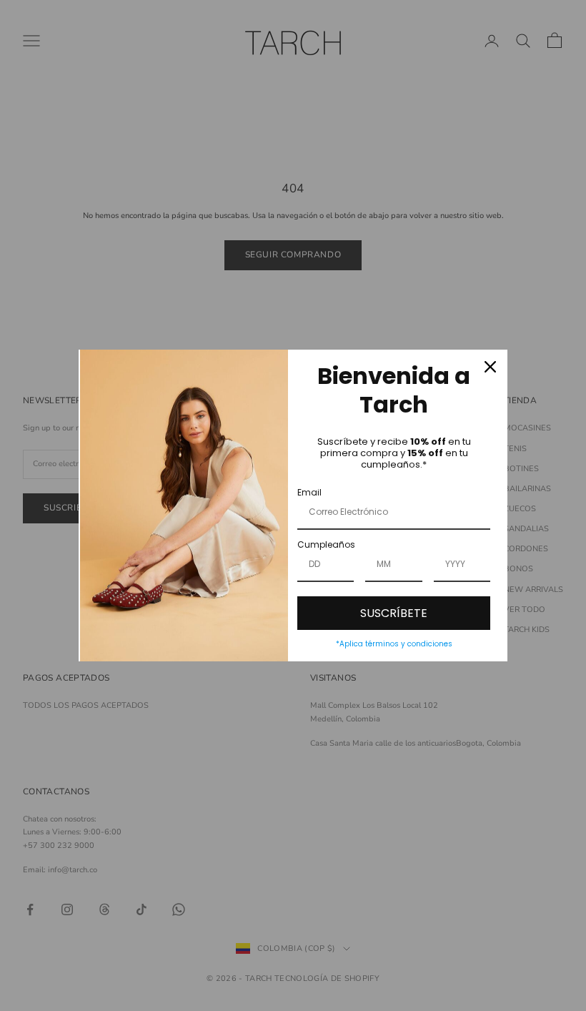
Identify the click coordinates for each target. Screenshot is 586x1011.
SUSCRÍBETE (393, 613)
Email (309, 492)
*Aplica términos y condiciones (394, 643)
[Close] (490, 367)
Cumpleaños (326, 544)
